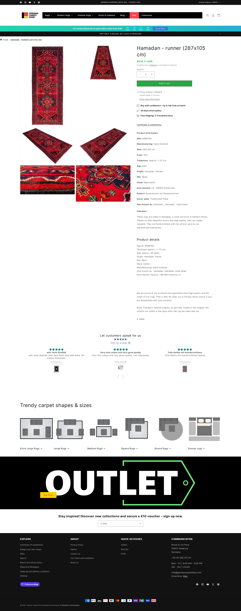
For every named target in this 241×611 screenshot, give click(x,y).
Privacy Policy (77, 545)
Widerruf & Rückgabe (29, 567)
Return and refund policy (31, 562)
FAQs (22, 554)
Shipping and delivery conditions (34, 571)
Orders (124, 545)
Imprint (74, 549)
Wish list (124, 549)
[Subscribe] (140, 524)
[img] (120, 339)
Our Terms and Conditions (82, 558)
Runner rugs (195, 448)
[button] (207, 15)
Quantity (140, 69)
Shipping (153, 65)
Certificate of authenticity (149, 124)
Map (185, 576)
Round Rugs (161, 448)
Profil (123, 554)
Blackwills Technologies (70, 605)
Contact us (75, 554)
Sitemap (23, 576)
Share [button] (141, 319)
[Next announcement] (220, 33)
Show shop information (150, 99)
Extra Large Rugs (30, 448)
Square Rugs (128, 448)
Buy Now (48, 495)
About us (74, 562)
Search (23, 558)
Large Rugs (60, 448)
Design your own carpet (30, 549)
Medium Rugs (95, 448)
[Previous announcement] (21, 33)
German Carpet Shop (34, 605)
